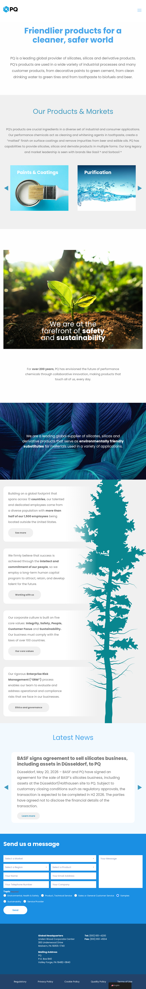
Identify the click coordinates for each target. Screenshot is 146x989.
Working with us (24, 594)
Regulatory (20, 981)
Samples (124, 896)
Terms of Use (124, 981)
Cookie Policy (72, 981)
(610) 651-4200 (97, 935)
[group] (39, 188)
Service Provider (35, 902)
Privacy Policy (45, 981)
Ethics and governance (28, 707)
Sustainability (14, 902)
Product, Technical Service (58, 896)
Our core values (24, 651)
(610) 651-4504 (98, 939)
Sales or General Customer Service (96, 896)
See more (20, 532)
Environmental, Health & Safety (23, 896)
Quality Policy (98, 981)
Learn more (28, 815)
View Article (119, 806)
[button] (140, 188)
